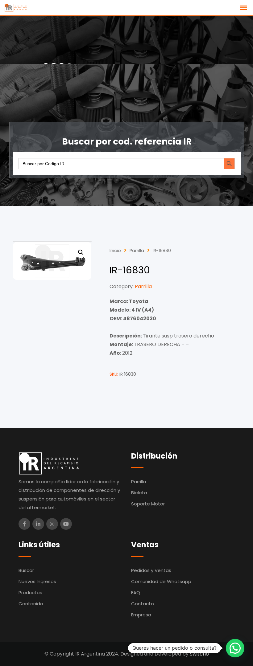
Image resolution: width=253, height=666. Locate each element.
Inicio (115, 250)
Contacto (142, 603)
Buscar (26, 570)
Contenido (31, 603)
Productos (30, 592)
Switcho (199, 653)
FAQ (135, 592)
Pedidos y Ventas (151, 570)
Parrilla (137, 250)
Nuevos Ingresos (37, 581)
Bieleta (139, 492)
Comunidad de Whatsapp (161, 581)
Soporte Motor (148, 504)
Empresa (141, 614)
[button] (80, 252)
